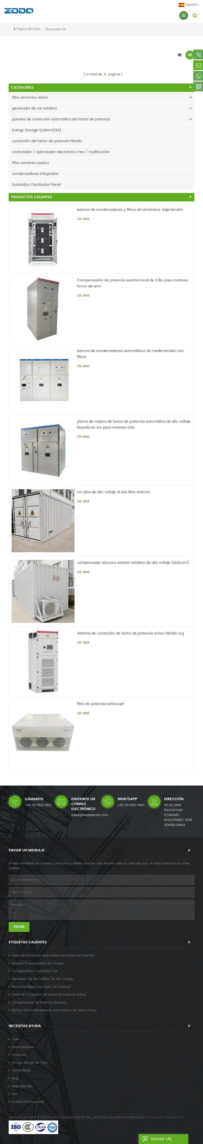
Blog (15, 1078)
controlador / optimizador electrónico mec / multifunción (61, 152)
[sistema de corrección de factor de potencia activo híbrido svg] (43, 661)
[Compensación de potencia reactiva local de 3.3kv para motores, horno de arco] (43, 308)
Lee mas (83, 219)
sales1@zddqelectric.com (89, 815)
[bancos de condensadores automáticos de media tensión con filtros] (43, 379)
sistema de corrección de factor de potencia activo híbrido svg (130, 633)
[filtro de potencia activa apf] (43, 732)
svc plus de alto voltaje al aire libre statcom (114, 492)
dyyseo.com (174, 1117)
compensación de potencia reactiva (39, 1002)
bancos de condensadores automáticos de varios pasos (54, 1010)
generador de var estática (34, 108)
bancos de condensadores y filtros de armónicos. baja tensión (130, 210)
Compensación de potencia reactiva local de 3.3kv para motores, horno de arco (132, 283)
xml (14, 1094)
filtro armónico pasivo (30, 163)
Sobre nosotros (23, 1047)
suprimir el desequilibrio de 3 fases (37, 963)
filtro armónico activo (30, 97)
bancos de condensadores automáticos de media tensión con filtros (130, 354)
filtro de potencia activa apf (100, 704)
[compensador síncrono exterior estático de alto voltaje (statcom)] (43, 591)
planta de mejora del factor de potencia (41, 987)
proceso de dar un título (30, 1063)
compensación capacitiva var (34, 971)
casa (15, 1039)
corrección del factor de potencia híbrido (47, 141)
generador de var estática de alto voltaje (42, 979)
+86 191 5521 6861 (38, 805)
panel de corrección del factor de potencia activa (49, 994)
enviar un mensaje (161, 1140)
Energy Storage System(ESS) (36, 130)
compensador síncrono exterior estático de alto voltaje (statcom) (133, 563)
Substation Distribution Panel (36, 185)
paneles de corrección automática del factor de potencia (61, 119)
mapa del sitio (22, 1086)
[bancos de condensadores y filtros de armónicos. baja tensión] (43, 238)
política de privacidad (28, 1102)
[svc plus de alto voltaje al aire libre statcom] (43, 520)
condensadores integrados (35, 174)
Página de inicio (29, 29)
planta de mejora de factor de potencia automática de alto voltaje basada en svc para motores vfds (134, 424)
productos (19, 1055)
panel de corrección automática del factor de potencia (53, 955)
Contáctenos (21, 1070)
